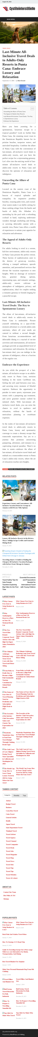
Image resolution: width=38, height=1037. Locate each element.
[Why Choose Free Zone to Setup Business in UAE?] (8, 601)
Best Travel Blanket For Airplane (13, 961)
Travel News (10, 861)
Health (8, 821)
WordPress (13, 1034)
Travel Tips (10, 868)
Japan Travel (10, 824)
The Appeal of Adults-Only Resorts (14, 114)
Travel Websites (11, 875)
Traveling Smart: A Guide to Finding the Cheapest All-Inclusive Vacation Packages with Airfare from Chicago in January (17, 562)
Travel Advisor (11, 834)
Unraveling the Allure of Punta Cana (15, 111)
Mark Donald (21, 80)
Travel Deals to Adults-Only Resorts (21, 469)
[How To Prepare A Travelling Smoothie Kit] (8, 1001)
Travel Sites (10, 864)
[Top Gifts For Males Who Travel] (8, 1013)
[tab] (7, 795)
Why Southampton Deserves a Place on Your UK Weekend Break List (25, 615)
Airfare (8, 801)
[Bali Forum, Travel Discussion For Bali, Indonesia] (8, 989)
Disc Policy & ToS (9, 895)
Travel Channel (11, 841)
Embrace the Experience (11, 121)
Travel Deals (6, 48)
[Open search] (33, 19)
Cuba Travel (10, 814)
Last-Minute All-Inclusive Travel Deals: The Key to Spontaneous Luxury (18, 117)
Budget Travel (10, 804)
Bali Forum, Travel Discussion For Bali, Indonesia (22, 991)
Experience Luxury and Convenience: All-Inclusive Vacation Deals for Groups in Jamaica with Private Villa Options (17, 505)
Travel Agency (10, 838)
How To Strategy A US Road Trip (13, 942)
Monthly (16, 795)
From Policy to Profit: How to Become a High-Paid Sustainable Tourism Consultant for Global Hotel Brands (25, 675)
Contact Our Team (9, 892)
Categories (7, 795)
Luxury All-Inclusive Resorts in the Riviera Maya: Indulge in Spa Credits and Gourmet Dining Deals (18, 540)
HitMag (22, 1034)
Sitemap (6, 899)
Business (9, 807)
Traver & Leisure (12, 878)
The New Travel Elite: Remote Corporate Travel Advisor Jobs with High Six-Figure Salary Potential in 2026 (25, 634)
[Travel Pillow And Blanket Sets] (8, 979)
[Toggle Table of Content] (31, 108)
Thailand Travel (11, 831)
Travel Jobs (10, 851)
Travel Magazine (11, 854)
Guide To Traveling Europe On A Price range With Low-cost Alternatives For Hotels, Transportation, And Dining (17, 952)
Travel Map (10, 858)
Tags (24, 795)
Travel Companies (12, 844)
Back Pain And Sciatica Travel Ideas (14, 934)
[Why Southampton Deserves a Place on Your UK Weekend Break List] (8, 613)
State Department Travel (14, 827)
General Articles (11, 817)
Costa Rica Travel (12, 811)
